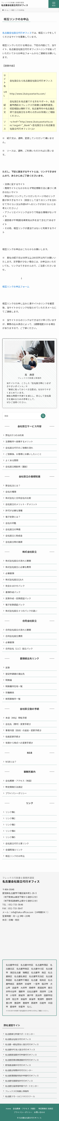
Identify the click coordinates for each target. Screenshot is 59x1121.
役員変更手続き (12, 736)
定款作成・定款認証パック (18, 598)
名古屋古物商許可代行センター (19, 1070)
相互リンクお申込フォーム (15, 286)
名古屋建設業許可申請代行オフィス (21, 1054)
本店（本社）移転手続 (16, 717)
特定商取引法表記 (13, 786)
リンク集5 (10, 837)
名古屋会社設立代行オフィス (17, 32)
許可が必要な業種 (13, 510)
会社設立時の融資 (13, 541)
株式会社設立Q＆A (14, 579)
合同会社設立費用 (13, 635)
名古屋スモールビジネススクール (20, 1096)
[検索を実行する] (43, 416)
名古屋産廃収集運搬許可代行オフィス (22, 1060)
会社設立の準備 (12, 529)
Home (8, 1108)
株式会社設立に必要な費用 (18, 566)
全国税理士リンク (13, 849)
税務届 (8, 679)
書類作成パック (12, 592)
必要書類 (9, 573)
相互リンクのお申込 (14, 855)
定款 (7, 667)
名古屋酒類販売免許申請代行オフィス (22, 1075)
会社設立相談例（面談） (17, 466)
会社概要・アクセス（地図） (19, 780)
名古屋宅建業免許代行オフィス (19, 1080)
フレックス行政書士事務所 (17, 1091)
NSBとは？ (10, 761)
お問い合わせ (39, 1112)
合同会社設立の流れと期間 (18, 629)
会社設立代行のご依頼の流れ (19, 447)
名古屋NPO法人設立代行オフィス (20, 1049)
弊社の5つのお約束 (14, 435)
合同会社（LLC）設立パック (19, 648)
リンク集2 (10, 818)
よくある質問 (11, 460)
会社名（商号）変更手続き (18, 723)
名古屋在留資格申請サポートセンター (22, 1086)
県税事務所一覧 (12, 698)
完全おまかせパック (14, 585)
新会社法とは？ (12, 485)
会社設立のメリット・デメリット (21, 504)
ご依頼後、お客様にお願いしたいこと (23, 453)
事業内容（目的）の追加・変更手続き (23, 730)
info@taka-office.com (22, 912)
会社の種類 (10, 491)
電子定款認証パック (14, 604)
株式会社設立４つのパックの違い (21, 610)
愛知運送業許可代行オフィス (18, 1065)
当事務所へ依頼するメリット (19, 441)
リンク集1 (10, 811)
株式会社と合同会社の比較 (18, 497)
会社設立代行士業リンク (17, 843)
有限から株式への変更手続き (19, 742)
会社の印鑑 (10, 522)
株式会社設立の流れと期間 (18, 560)
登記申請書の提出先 (14, 673)
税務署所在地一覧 (13, 686)
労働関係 (9, 692)
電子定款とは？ (12, 516)
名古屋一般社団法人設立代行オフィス (22, 1044)
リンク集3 (10, 824)
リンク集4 (10, 830)
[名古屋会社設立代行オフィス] (14, 4)
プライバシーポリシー (16, 793)
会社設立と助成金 (13, 535)
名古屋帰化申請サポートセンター (20, 1034)
